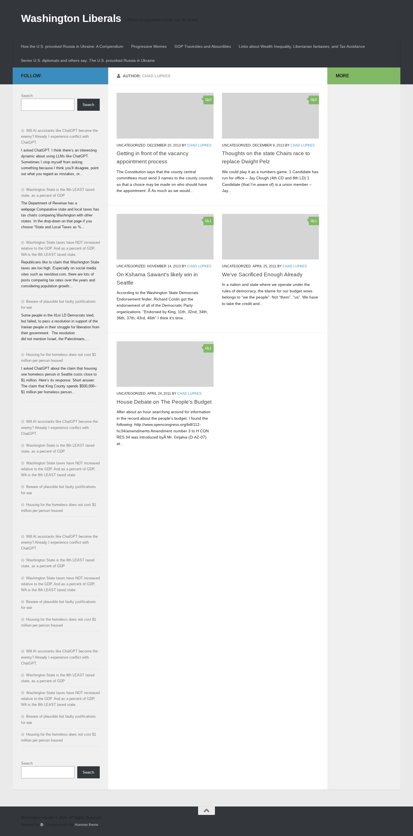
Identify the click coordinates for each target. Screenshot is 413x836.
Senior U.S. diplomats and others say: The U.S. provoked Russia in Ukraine (88, 60)
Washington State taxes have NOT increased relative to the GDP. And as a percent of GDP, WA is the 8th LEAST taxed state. (60, 248)
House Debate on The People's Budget (164, 402)
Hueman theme (86, 824)
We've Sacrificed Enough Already (262, 274)
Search (27, 96)
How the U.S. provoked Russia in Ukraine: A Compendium (72, 46)
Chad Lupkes (199, 145)
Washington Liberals (71, 18)
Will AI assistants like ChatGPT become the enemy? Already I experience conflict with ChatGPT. (59, 136)
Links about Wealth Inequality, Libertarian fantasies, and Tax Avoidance (302, 46)
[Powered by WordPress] (42, 824)
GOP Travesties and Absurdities (202, 46)
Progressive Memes (149, 46)
